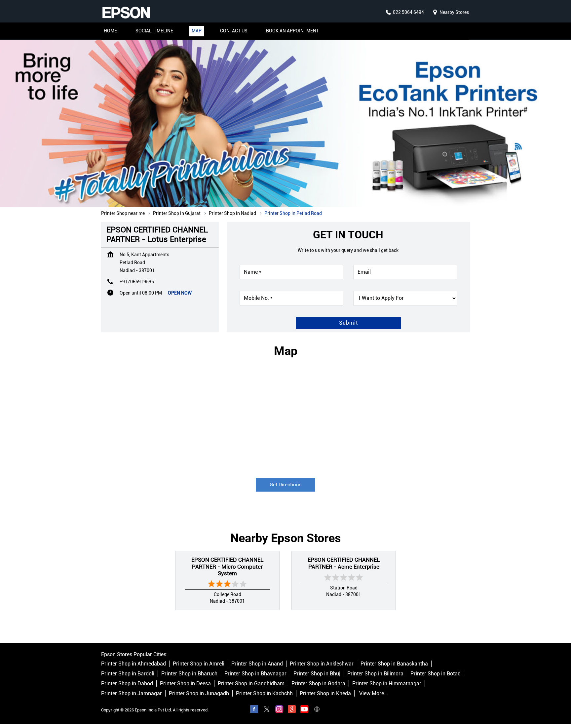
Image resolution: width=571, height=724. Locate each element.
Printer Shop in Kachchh (264, 693)
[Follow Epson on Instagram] (279, 710)
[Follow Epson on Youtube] (304, 710)
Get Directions (286, 485)
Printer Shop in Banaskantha (394, 664)
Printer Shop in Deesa (185, 683)
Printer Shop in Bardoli (127, 673)
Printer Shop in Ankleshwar (322, 664)
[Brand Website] (317, 710)
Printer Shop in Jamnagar (131, 693)
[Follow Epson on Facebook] (254, 710)
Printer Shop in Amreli (198, 664)
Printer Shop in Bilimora (375, 673)
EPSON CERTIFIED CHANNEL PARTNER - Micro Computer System (227, 566)
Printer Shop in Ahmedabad (133, 664)
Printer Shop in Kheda (325, 693)
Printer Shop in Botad (435, 673)
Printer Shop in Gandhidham (251, 683)
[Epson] (126, 12)
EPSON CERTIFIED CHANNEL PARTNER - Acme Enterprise (344, 563)
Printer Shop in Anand (257, 664)
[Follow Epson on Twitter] (266, 710)
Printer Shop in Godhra (318, 683)
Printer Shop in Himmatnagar (386, 683)
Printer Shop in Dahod (127, 683)
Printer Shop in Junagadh (199, 693)
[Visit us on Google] (292, 710)
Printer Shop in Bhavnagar (255, 673)
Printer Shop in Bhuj (316, 673)
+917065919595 (137, 281)
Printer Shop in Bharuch (189, 673)
